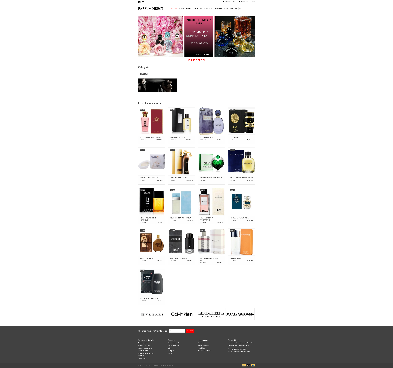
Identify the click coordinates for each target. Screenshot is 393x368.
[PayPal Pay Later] (253, 365)
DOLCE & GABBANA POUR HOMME (241, 178)
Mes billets (201, 348)
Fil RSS (170, 353)
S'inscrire (201, 343)
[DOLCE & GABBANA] (210, 314)
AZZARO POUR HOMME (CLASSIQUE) (148, 219)
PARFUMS (218, 8)
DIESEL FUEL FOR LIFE (147, 258)
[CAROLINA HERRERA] (181, 314)
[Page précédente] (142, 37)
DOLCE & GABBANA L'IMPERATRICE (206, 219)
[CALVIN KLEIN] (152, 314)
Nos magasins (143, 343)
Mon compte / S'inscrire (248, 2)
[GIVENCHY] (239, 314)
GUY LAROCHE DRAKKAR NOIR (150, 298)
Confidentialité (143, 351)
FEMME (188, 8)
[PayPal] (243, 365)
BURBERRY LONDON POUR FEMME (209, 259)
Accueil (174, 8)
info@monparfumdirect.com (240, 352)
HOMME (182, 8)
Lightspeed (169, 365)
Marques (233, 8)
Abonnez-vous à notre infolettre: (153, 331)
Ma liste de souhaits (204, 351)
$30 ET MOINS (208, 8)
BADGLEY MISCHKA (206, 137)
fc (143, 2)
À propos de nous (144, 345)
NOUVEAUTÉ (197, 8)
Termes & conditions (145, 348)
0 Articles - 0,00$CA (231, 2)
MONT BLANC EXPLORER (178, 258)
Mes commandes (204, 345)
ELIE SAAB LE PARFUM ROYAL (239, 218)
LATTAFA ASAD (235, 137)
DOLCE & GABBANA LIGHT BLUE (180, 218)
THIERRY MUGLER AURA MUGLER (211, 178)
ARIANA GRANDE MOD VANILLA (150, 178)
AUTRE (226, 8)
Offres (170, 348)
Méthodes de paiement (146, 353)
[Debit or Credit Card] (248, 365)
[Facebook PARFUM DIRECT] (249, 331)
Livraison (141, 356)
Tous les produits (174, 343)
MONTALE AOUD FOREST (178, 178)
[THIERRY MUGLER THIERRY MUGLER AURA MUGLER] (211, 161)
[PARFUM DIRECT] (151, 8)
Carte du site (142, 358)
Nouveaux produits (174, 345)
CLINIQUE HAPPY (235, 258)
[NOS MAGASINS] (196, 36)
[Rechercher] (240, 8)
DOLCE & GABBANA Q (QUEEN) (150, 137)
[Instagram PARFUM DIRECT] (253, 331)
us (139, 2)
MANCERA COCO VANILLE (178, 137)
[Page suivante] (250, 37)
